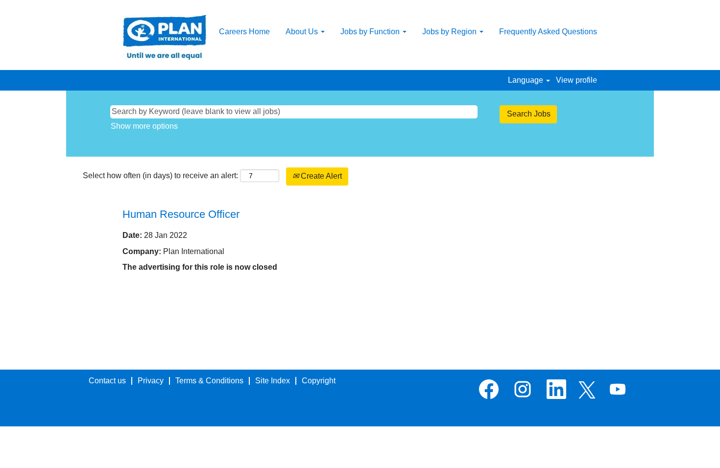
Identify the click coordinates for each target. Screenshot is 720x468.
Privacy (151, 380)
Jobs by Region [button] (450, 31)
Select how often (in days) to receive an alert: (160, 175)
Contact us (107, 380)
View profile (576, 80)
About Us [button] (303, 31)
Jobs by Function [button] (371, 31)
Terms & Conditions (209, 380)
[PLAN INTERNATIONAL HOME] (164, 37)
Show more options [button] (144, 126)
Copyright (319, 380)
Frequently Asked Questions (548, 31)
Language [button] (526, 80)
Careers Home (244, 31)
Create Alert (320, 176)
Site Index (272, 380)
